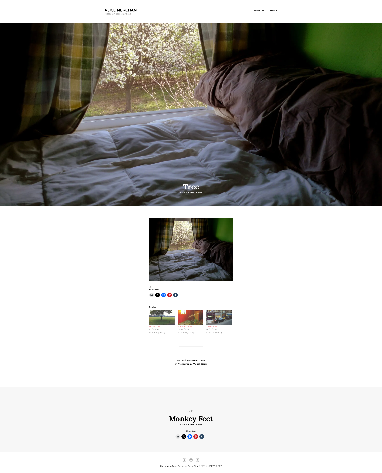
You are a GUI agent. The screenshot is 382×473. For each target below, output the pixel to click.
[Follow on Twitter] (184, 460)
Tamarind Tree (185, 326)
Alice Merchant (192, 192)
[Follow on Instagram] (197, 460)
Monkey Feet (191, 418)
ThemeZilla (193, 466)
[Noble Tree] (162, 317)
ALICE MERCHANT (121, 10)
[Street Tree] (219, 317)
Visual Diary (200, 363)
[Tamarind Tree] (190, 317)
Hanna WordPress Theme (172, 466)
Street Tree (211, 326)
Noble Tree (154, 326)
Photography (185, 363)
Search (274, 10)
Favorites (259, 10)
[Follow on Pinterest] (191, 460)
